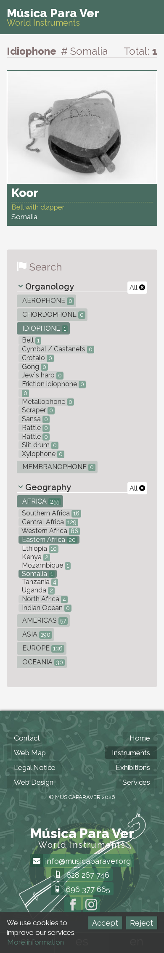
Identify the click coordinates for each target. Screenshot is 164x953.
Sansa (34, 419)
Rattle (34, 428)
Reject (141, 922)
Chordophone (52, 315)
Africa (40, 501)
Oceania (42, 662)
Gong (33, 367)
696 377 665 (87, 889)
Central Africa (48, 522)
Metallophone (46, 402)
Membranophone (57, 467)
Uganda (36, 590)
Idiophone (43, 328)
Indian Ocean (45, 608)
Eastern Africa (48, 540)
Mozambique (44, 565)
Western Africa (49, 531)
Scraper (36, 410)
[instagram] (91, 905)
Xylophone (41, 454)
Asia (35, 634)
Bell (30, 340)
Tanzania (38, 582)
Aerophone (46, 301)
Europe (42, 648)
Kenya (34, 557)
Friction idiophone (52, 384)
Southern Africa (49, 513)
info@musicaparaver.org (87, 861)
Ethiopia (38, 548)
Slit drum (38, 445)
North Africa (43, 599)
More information (35, 942)
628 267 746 (86, 875)
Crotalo (36, 358)
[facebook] (72, 905)
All (134, 288)
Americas (43, 620)
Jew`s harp (41, 375)
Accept (105, 922)
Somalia (36, 574)
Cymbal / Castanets (56, 349)
